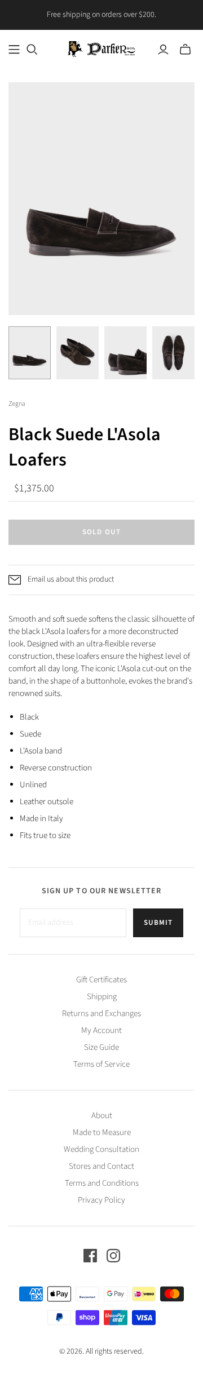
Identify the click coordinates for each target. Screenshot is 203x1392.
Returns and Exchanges (101, 1013)
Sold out (101, 532)
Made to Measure (102, 1132)
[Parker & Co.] (101, 48)
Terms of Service (101, 1064)
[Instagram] (113, 1255)
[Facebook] (90, 1255)
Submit (158, 922)
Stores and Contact (101, 1166)
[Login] (163, 49)
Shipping (102, 997)
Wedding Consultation (101, 1149)
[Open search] (32, 49)
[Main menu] (14, 49)
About (101, 1115)
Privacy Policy (101, 1200)
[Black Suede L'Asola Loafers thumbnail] (29, 352)
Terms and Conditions (102, 1183)
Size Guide (101, 1047)
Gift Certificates (101, 980)
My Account (101, 1030)
